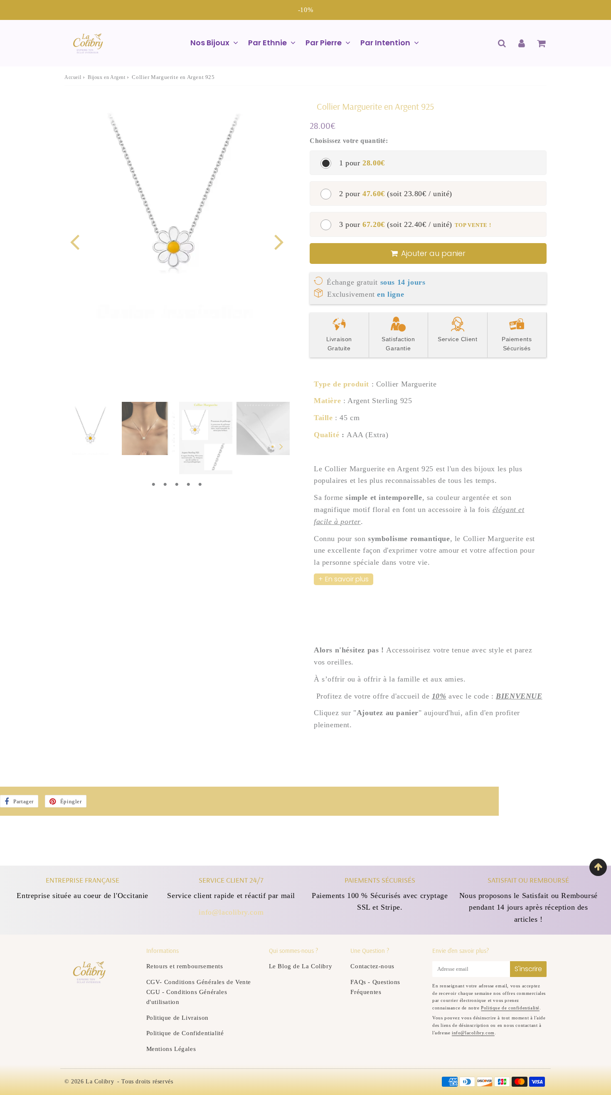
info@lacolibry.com (231, 912)
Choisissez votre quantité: (349, 140)
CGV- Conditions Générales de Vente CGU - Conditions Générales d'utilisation (198, 992)
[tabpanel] (91, 428)
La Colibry (100, 1081)
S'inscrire (528, 969)
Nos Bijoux (209, 42)
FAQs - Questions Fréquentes (375, 987)
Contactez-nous (372, 966)
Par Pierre (324, 42)
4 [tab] (188, 484)
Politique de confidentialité (510, 1007)
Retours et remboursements (184, 966)
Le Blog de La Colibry (301, 966)
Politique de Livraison (177, 1017)
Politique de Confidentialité (185, 1033)
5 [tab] (200, 484)
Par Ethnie (267, 42)
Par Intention (385, 42)
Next (279, 241)
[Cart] (541, 43)
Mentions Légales (171, 1049)
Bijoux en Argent (107, 77)
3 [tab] (176, 484)
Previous (74, 241)
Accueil (72, 77)
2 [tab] (165, 484)
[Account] (521, 43)
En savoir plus (347, 579)
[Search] (502, 43)
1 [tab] (153, 484)
